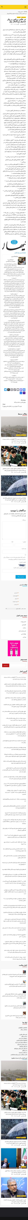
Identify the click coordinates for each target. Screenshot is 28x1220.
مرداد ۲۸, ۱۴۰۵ (16, 472)
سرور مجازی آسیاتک (22, 1044)
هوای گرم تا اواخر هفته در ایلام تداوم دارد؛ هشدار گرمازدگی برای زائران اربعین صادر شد (15, 778)
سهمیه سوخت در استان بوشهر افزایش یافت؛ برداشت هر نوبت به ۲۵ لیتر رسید (16, 719)
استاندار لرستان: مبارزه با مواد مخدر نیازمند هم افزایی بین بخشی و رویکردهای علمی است (15, 951)
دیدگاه (24, 520)
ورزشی (24, 637)
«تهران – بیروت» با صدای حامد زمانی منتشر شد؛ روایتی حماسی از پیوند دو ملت (15, 958)
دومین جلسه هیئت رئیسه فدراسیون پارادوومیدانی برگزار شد (14, 742)
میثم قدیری (22, 24)
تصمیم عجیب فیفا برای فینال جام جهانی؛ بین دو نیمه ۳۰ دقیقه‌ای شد (14, 864)
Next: (12, 405)
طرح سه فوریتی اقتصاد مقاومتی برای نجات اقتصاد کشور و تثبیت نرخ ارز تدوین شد (15, 706)
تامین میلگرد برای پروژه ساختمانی (19, 1054)
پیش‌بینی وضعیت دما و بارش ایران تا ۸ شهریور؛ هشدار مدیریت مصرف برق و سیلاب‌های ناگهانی (15, 814)
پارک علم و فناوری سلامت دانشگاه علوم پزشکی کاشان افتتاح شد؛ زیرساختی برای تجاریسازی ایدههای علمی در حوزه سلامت (14, 996)
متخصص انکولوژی (22, 1027)
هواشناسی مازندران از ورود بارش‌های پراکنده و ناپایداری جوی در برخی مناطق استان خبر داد (14, 499)
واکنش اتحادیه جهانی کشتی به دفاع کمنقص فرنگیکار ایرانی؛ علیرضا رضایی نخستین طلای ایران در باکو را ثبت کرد (14, 770)
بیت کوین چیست (23, 1052)
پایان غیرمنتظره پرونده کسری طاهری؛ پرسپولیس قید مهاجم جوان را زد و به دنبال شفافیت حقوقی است (15, 892)
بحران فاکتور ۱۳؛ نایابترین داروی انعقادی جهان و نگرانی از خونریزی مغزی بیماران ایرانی (15, 985)
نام (12, 542)
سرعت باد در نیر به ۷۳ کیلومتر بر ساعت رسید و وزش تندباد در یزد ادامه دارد (14, 440)
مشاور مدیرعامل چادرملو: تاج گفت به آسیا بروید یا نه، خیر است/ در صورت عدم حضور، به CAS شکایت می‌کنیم (14, 822)
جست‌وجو (24, 659)
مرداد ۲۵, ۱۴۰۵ (16, 1174)
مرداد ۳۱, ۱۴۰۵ (16, 443)
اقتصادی (18, 17)
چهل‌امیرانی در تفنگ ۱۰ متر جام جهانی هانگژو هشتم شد (14, 800)
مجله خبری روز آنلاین (20, 252)
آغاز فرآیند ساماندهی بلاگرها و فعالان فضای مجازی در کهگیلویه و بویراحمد (14, 807)
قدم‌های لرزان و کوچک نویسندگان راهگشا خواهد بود (14, 869)
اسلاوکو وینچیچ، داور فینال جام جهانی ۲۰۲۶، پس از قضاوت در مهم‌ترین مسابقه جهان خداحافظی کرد (15, 785)
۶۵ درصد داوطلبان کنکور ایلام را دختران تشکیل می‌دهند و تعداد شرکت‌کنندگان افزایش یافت (14, 469)
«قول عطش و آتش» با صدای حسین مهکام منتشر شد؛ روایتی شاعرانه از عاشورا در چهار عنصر (14, 712)
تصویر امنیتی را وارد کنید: (19, 568)
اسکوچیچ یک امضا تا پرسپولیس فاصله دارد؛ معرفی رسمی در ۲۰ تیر (14, 936)
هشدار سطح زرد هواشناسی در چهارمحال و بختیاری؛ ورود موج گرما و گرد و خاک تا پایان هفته (14, 913)
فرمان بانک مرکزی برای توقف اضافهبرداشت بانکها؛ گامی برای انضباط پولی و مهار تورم (14, 762)
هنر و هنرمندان (22, 631)
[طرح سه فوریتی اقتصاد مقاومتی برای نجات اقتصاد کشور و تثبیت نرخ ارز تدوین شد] (14, 1187)
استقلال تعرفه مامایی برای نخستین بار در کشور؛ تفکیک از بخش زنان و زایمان (15, 1007)
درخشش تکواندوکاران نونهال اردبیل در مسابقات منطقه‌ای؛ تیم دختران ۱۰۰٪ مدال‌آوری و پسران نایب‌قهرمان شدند (15, 734)
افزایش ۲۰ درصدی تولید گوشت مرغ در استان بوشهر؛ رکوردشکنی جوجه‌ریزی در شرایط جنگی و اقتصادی (14, 726)
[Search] (2, 7)
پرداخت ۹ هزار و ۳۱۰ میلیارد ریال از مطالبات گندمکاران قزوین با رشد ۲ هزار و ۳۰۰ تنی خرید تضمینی (15, 792)
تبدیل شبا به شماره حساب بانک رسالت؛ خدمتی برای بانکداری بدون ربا (14, 929)
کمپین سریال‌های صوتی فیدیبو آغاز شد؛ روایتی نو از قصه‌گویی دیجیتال (14, 829)
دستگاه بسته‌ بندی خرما (21, 1042)
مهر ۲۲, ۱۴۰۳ (16, 24)
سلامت (24, 628)
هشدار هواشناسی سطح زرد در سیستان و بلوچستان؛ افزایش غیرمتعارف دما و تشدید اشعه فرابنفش (14, 875)
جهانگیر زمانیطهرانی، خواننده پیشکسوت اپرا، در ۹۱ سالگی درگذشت (15, 900)
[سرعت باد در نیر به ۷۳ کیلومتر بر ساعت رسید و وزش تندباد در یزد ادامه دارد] (14, 427)
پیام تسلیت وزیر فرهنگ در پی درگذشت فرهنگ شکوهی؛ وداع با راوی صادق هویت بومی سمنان (15, 755)
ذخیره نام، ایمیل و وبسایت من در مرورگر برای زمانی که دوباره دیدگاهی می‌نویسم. (15, 558)
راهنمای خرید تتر (23, 1038)
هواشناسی (18, 435)
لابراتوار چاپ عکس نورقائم (20, 1048)
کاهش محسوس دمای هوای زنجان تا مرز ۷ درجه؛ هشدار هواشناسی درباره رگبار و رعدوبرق (15, 836)
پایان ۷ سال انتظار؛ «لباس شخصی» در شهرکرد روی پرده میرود (15, 843)
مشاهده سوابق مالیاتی (21, 1040)
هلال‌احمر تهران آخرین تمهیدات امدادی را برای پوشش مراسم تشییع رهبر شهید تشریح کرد (14, 975)
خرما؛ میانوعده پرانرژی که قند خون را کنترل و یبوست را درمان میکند (15, 1016)
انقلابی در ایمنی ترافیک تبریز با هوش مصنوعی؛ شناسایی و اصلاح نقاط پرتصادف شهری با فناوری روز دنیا (14, 943)
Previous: (20, 401)
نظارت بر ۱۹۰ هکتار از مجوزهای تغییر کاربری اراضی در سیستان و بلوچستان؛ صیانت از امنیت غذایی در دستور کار (14, 883)
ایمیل (24, 542)
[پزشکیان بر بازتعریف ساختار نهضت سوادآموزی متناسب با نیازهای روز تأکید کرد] (14, 1158)
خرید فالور (24, 1050)
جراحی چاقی (24, 1036)
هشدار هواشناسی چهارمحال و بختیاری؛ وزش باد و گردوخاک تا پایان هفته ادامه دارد (15, 748)
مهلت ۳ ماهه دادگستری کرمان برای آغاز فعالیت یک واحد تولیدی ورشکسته (14, 850)
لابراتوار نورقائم (23, 1046)
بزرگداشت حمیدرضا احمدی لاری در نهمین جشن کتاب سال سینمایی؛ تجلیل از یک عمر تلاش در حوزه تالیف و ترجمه (14, 921)
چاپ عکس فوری (23, 1034)
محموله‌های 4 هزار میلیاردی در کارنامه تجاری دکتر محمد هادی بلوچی (15, 857)
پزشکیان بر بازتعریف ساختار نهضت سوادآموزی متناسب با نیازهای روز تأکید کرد (15, 699)
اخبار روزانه (23, 17)
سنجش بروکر (24, 1029)
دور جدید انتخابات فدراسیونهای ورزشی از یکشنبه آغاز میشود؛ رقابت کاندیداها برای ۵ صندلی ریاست (14, 906)
